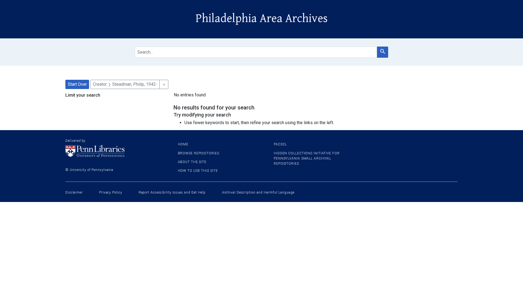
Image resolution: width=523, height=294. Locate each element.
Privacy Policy (110, 192)
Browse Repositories (198, 153)
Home (183, 144)
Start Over (77, 84)
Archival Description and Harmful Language (258, 192)
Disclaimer (74, 192)
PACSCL (280, 144)
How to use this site (198, 171)
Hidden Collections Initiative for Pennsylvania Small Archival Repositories (307, 158)
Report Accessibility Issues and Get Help (172, 192)
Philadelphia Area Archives (262, 18)
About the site (192, 162)
